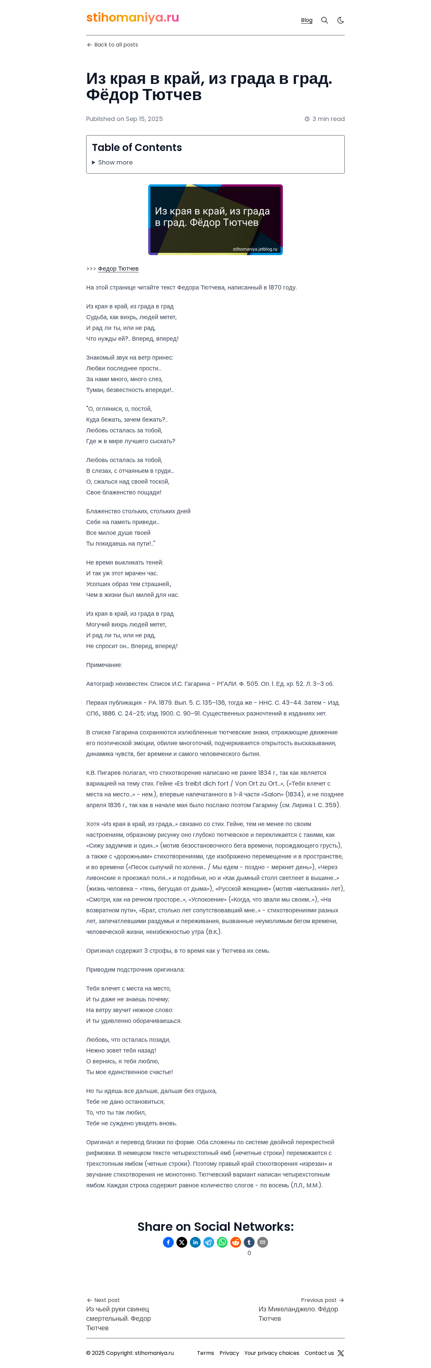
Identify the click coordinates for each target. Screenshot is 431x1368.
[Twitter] (341, 1353)
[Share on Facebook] (168, 1242)
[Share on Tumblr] (249, 1242)
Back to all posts (116, 45)
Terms (205, 1353)
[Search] (325, 20)
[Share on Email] (262, 1242)
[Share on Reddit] (235, 1242)
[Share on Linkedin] (195, 1242)
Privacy (229, 1353)
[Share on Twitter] (181, 1242)
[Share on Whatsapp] (222, 1242)
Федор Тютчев (118, 268)
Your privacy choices (271, 1353)
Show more (115, 162)
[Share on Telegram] (208, 1242)
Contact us (319, 1353)
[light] (341, 20)
